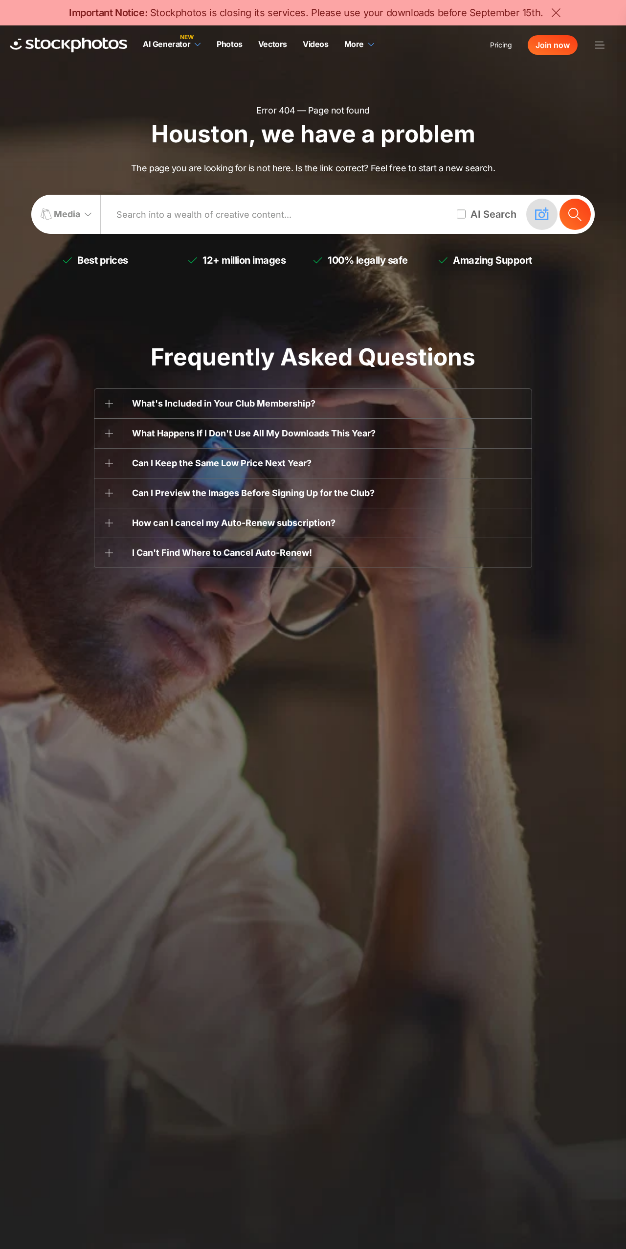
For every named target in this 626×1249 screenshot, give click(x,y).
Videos (316, 44)
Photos (230, 44)
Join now (553, 45)
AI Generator (166, 44)
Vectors (272, 44)
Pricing (501, 45)
